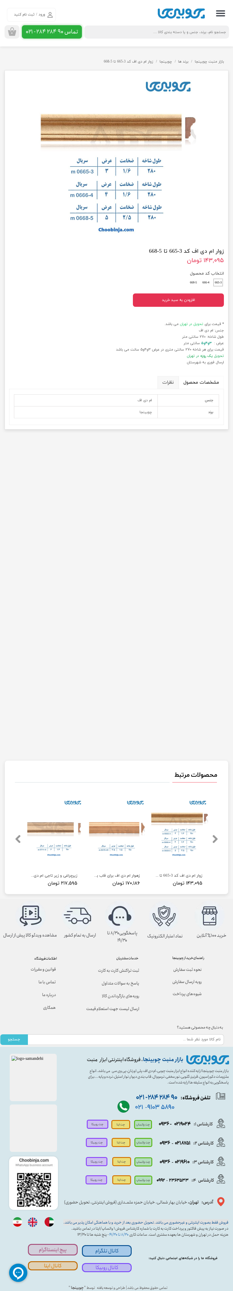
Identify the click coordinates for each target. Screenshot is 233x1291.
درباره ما (49, 994)
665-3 (218, 282)
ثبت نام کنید (24, 14)
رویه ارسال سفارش (187, 981)
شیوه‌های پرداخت (187, 994)
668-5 (193, 282)
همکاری (49, 1007)
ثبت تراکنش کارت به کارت (118, 970)
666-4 (205, 282)
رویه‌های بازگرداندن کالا (120, 996)
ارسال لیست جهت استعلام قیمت (114, 1008)
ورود (42, 14)
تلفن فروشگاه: (173, 1098)
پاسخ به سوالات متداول (120, 983)
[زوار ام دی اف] (116, 155)
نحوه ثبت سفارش (187, 969)
